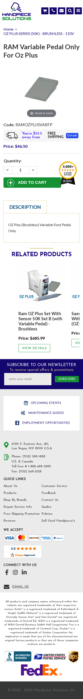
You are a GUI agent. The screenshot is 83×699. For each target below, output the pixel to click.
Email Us (20, 586)
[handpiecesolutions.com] (16, 12)
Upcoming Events (45, 403)
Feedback (49, 493)
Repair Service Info (17, 507)
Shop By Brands (15, 500)
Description (25, 207)
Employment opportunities (45, 423)
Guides (46, 507)
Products (9, 493)
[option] (41, 306)
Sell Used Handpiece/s (58, 521)
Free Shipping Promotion (21, 514)
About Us (10, 486)
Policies (47, 514)
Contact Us (50, 500)
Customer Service (54, 486)
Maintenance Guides (45, 413)
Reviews (9, 521)
